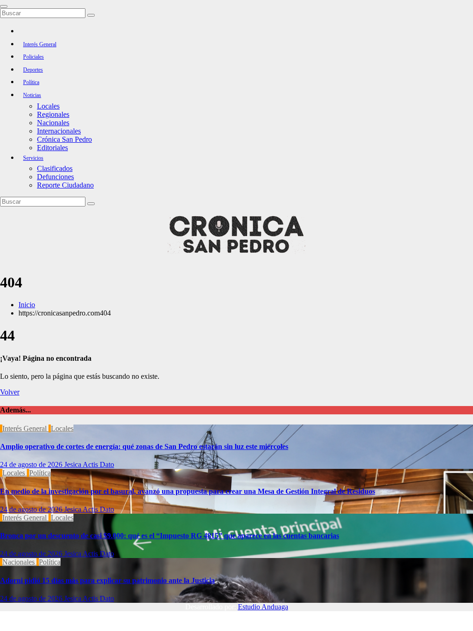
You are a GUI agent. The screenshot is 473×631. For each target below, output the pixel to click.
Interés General (39, 44)
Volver (9, 392)
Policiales (33, 57)
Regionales (53, 114)
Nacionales (53, 123)
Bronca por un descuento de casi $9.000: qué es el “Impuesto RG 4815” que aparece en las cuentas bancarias (169, 536)
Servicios (33, 158)
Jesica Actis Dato (89, 464)
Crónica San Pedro (64, 139)
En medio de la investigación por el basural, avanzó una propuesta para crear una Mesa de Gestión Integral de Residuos (187, 491)
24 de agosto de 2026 (32, 464)
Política (31, 82)
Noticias (32, 95)
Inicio (26, 305)
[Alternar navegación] (3, 6)
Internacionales (59, 131)
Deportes (33, 70)
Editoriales (52, 148)
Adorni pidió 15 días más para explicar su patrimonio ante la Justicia (107, 580)
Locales (48, 106)
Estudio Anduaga (263, 607)
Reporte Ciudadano (65, 185)
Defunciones (55, 177)
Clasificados (55, 168)
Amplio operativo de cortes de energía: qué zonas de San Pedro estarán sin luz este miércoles (144, 446)
